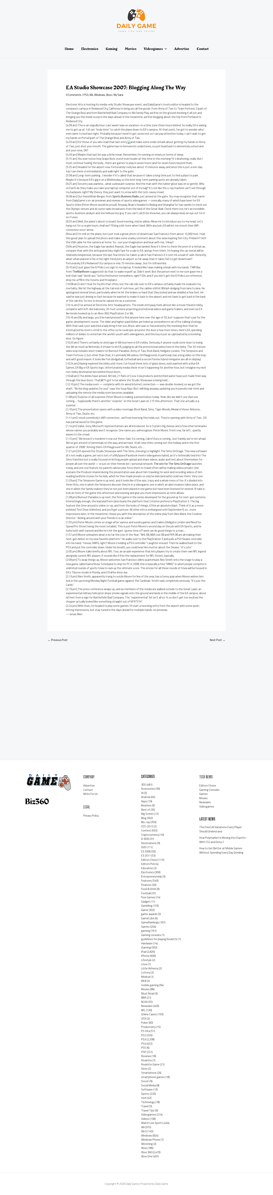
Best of (145, 809)
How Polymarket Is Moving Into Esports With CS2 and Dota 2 (222, 840)
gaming (145, 930)
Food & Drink (148, 889)
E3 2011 (146, 855)
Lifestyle (146, 960)
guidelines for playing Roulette (159, 939)
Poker (144, 1022)
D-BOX (145, 838)
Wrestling (147, 1144)
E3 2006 (146, 851)
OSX (143, 1018)
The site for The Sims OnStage (172, 463)
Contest (146, 830)
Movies (145, 989)
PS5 (143, 1047)
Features (146, 880)
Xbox (109, 94)
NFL (143, 1010)
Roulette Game (150, 1064)
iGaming (146, 947)
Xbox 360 (146, 1152)
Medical (145, 976)
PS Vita (145, 1031)
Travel (145, 1106)
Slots (144, 1068)
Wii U (144, 1131)
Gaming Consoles (209, 789)
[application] (165, 48)
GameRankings (150, 922)
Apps (144, 801)
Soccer (145, 1081)
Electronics (147, 872)
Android (145, 797)
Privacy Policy (91, 815)
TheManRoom (81, 271)
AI (142, 793)
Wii (91, 94)
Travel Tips (147, 1110)
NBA (143, 997)
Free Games (148, 897)
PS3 (86, 94)
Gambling (146, 905)
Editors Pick (148, 864)
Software (147, 1089)
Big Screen (147, 813)
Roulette (146, 1060)
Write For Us (90, 794)
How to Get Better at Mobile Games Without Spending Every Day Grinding (221, 850)
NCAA (144, 1001)
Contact (88, 789)
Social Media (148, 1085)
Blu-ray (145, 822)
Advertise (89, 785)
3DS (143, 784)
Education (147, 868)
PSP (143, 1052)
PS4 (143, 1043)
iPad (143, 951)
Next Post (217, 640)
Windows (99, 94)
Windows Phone (150, 1139)
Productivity (148, 1027)
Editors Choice (149, 859)
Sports (145, 1093)
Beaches (146, 805)
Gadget (145, 901)
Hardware (147, 943)
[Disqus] (136, 696)
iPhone (145, 955)
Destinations (149, 843)
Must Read (147, 993)
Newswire (147, 1006)
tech (144, 1097)
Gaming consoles (151, 935)
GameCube (147, 918)
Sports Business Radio (125, 196)
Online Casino (149, 1014)
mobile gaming (150, 985)
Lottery (145, 972)
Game (144, 910)
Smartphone (148, 1072)
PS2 (143, 1035)
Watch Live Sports (152, 1123)
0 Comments (73, 94)
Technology (148, 1102)
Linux (144, 964)
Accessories (148, 788)
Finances (146, 885)
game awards (149, 914)
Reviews (146, 1056)
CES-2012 (147, 826)
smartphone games (153, 1077)
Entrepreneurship (151, 876)
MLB (143, 981)
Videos (145, 1118)
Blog (143, 818)
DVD (143, 847)
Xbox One (146, 1156)
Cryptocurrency (150, 834)
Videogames (148, 1114)
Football (146, 893)
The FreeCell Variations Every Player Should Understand (220, 829)
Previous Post (58, 640)
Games (145, 926)
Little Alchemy (149, 968)
